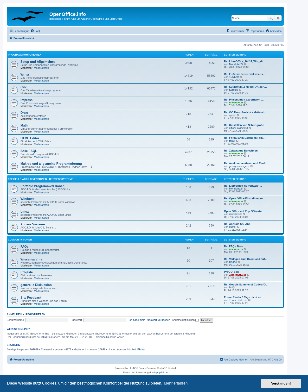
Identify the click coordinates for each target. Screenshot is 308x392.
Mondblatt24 (236, 64)
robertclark (235, 214)
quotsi (232, 115)
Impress (26, 100)
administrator (237, 274)
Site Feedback (30, 297)
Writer (24, 74)
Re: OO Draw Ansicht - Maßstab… (245, 112)
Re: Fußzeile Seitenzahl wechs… (244, 74)
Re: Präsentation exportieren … (244, 99)
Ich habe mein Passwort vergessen (149, 319)
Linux (24, 211)
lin (230, 287)
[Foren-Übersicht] (28, 15)
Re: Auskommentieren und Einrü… (246, 163)
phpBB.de (162, 372)
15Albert (234, 77)
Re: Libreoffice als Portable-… (243, 185)
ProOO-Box (231, 271)
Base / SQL (28, 151)
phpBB (132, 368)
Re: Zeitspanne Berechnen (241, 150)
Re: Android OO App (237, 223)
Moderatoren (41, 67)
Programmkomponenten (24, 54)
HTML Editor (29, 138)
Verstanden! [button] (281, 383)
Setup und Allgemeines (37, 61)
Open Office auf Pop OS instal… (244, 211)
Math (24, 125)
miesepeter (236, 102)
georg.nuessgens (239, 166)
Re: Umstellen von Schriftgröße (244, 125)
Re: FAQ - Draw (234, 246)
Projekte (26, 272)
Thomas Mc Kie (238, 300)
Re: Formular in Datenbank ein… (244, 137)
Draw (24, 112)
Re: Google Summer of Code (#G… (246, 284)
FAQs (24, 246)
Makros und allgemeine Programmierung (51, 163)
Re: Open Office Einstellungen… (244, 198)
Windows (27, 199)
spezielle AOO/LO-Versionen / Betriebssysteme (40, 179)
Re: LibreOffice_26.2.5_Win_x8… (244, 61)
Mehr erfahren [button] (176, 383)
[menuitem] (35, 31)
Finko (141, 349)
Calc (23, 87)
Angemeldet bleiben (183, 319)
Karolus (233, 89)
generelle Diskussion (36, 285)
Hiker (232, 140)
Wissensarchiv (31, 259)
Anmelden (14, 314)
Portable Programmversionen (42, 186)
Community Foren (20, 239)
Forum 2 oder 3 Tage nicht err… (244, 297)
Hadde (233, 261)
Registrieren (35, 314)
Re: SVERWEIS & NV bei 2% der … (245, 86)
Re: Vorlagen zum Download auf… (246, 259)
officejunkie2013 (238, 127)
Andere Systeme (32, 224)
